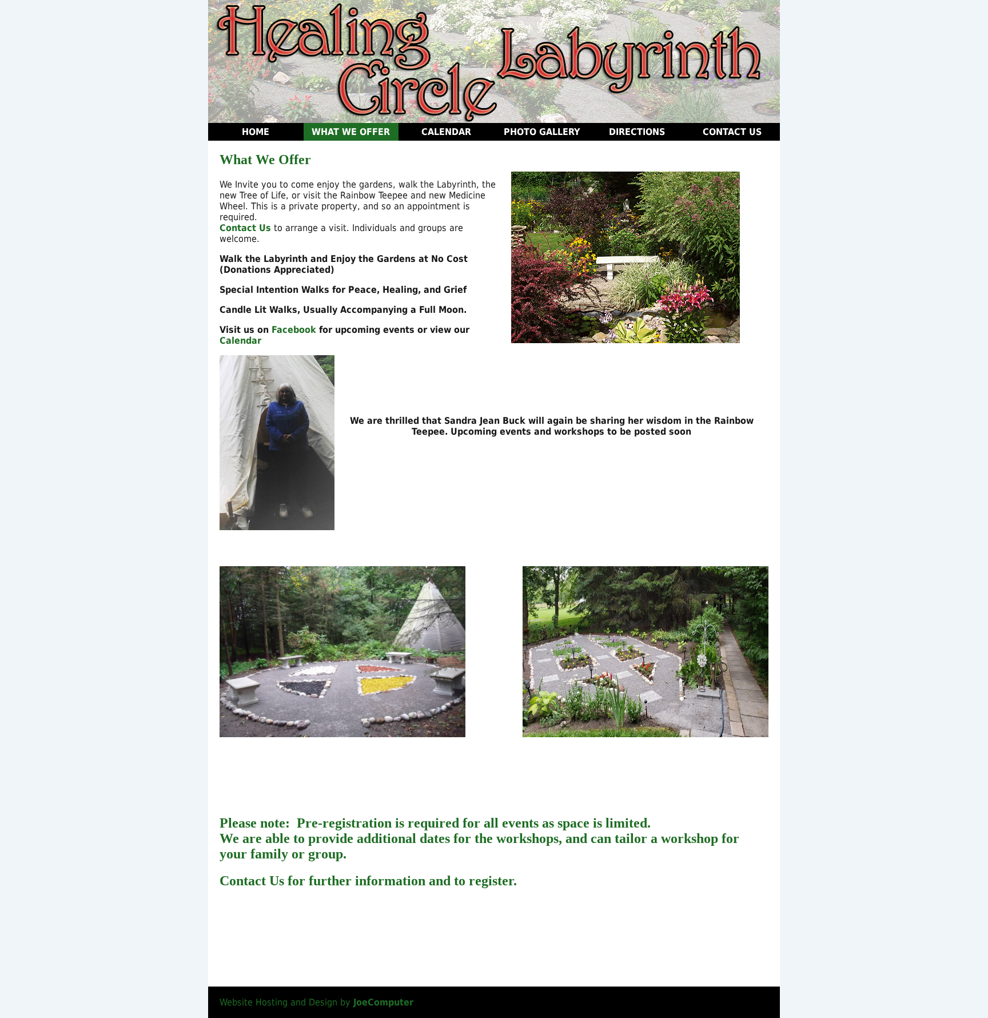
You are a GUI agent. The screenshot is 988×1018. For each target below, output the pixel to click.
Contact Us (732, 131)
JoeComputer (383, 1002)
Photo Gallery (542, 131)
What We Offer (351, 131)
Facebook (294, 329)
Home (255, 131)
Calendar (446, 131)
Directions (637, 131)
